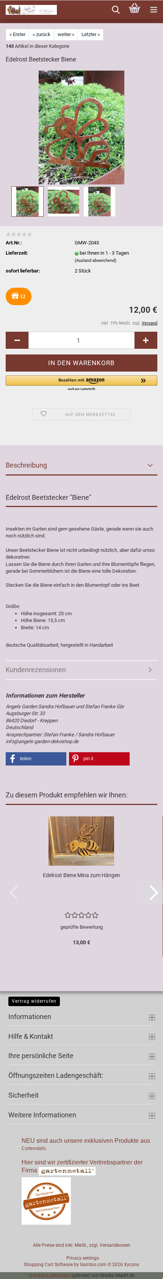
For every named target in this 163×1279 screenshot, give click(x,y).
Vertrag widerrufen (34, 1001)
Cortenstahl (33, 1148)
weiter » (66, 34)
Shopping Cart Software (48, 1264)
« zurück (41, 34)
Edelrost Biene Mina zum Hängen (81, 875)
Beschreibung (26, 465)
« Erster (17, 34)
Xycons (131, 1264)
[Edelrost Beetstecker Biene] (81, 127)
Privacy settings (82, 1258)
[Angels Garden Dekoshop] (28, 9)
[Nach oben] (142, 1268)
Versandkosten (115, 1245)
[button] (17, 340)
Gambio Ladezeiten (49, 1275)
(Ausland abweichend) (95, 260)
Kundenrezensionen (36, 670)
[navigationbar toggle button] (153, 9)
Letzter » (91, 34)
